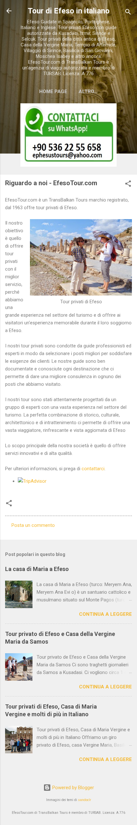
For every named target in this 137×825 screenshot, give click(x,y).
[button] (128, 185)
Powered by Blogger (72, 787)
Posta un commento (33, 525)
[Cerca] (128, 13)
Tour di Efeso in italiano (69, 10)
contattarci (93, 469)
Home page (53, 91)
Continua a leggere (105, 614)
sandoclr (84, 800)
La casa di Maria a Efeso (37, 569)
